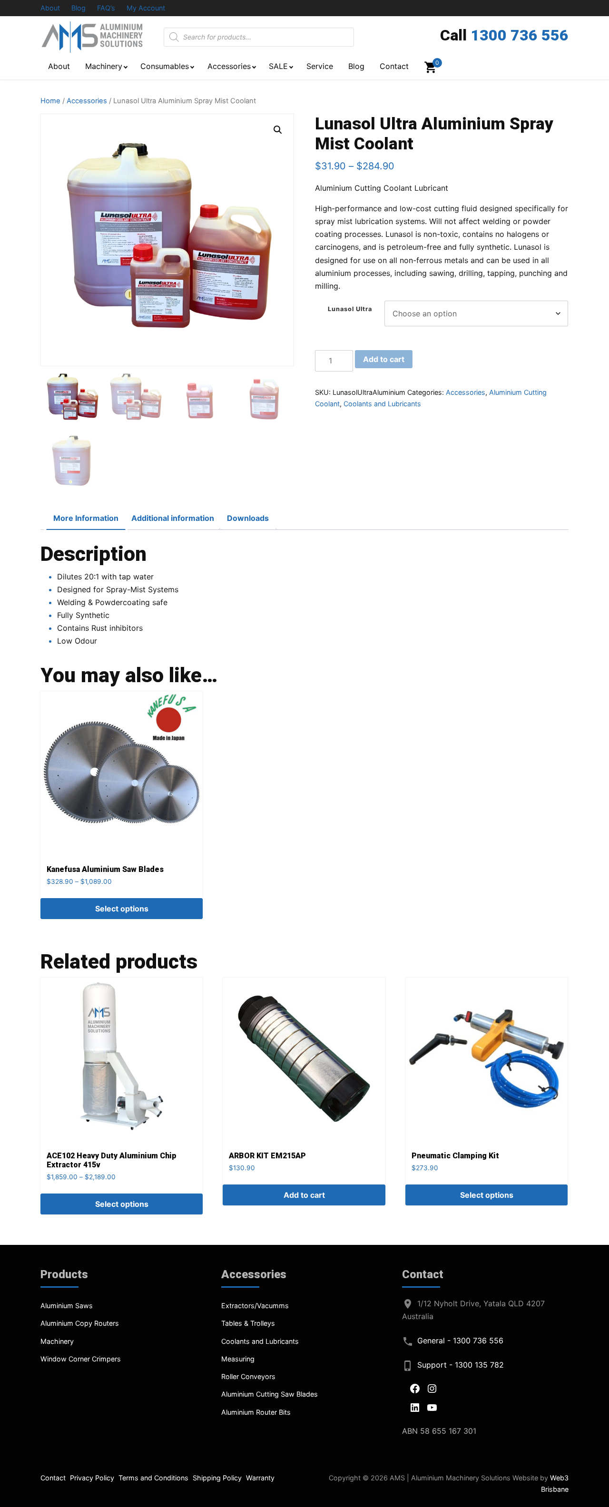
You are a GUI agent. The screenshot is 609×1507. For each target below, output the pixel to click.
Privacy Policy (92, 1478)
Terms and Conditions (153, 1478)
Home (50, 101)
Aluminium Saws (66, 1306)
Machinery (103, 66)
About (50, 8)
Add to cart (383, 359)
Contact (394, 66)
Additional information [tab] (172, 518)
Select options (121, 908)
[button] (277, 129)
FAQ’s (106, 8)
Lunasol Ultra (350, 309)
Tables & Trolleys (248, 1323)
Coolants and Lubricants (382, 404)
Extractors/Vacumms (255, 1306)
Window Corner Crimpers (80, 1359)
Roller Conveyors (248, 1376)
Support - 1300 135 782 (460, 1365)
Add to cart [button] (304, 1195)
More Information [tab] (85, 518)
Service (319, 66)
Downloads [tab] (248, 518)
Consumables (164, 66)
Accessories (229, 66)
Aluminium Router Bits (256, 1412)
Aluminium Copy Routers (79, 1323)
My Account (146, 8)
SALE (278, 66)
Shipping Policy (217, 1478)
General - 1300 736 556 (460, 1340)
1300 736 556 (520, 35)
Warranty (260, 1478)
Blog (78, 8)
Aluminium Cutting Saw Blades (269, 1394)
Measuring (238, 1359)
